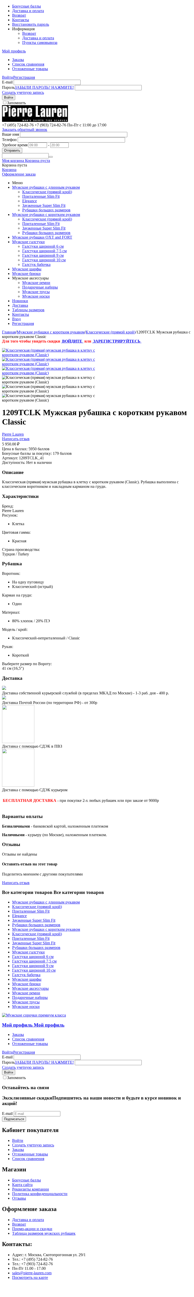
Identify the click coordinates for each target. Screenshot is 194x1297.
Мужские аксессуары (30, 988)
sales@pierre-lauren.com (32, 1273)
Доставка (20, 305)
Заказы (18, 60)
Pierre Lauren (13, 434)
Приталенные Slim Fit (41, 196)
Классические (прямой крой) (47, 192)
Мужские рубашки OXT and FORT (42, 237)
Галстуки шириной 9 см (43, 255)
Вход (16, 319)
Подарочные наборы (40, 287)
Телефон (9, 139)
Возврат (19, 15)
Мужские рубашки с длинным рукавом (46, 187)
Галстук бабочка (36, 264)
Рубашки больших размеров (46, 210)
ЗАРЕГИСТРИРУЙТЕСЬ (116, 341)
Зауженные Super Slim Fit (43, 205)
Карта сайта (22, 1184)
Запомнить (16, 103)
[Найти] (51, 157)
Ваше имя (10, 134)
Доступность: (13, 462)
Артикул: (10, 458)
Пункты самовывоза (39, 42)
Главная (9, 332)
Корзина (9, 169)
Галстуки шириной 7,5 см (44, 251)
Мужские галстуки (28, 242)
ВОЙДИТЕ (72, 341)
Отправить (12, 150)
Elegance (29, 201)
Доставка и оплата (28, 11)
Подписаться (14, 1119)
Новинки (20, 301)
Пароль (8, 87)
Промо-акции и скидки (32, 1229)
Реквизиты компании (30, 1189)
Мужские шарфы (26, 269)
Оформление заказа (19, 174)
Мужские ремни (36, 282)
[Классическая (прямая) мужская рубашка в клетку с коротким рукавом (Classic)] (52, 355)
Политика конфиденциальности (39, 1194)
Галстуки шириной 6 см (43, 246)
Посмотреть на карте (30, 1277)
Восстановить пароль (30, 24)
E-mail (7, 82)
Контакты (20, 20)
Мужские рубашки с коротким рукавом (46, 214)
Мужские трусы (36, 292)
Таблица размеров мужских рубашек (44, 1233)
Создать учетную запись (23, 92)
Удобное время (15, 145)
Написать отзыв (16, 439)
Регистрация (24, 77)
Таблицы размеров (28, 310)
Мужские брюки (26, 273)
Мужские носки (36, 296)
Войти (7, 77)
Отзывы (19, 1198)
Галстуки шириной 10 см (44, 260)
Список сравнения (28, 64)
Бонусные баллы (26, 6)
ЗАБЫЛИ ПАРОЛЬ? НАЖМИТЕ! (44, 87)
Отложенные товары (30, 69)
